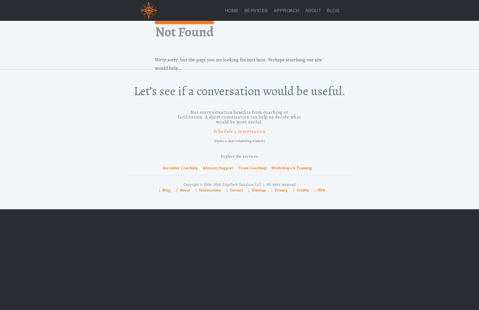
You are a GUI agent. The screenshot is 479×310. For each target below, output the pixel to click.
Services (256, 10)
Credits (303, 190)
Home (232, 10)
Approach (287, 10)
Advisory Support (218, 168)
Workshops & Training (291, 168)
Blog (333, 10)
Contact (236, 190)
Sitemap (259, 190)
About (313, 10)
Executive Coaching (180, 168)
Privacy (281, 190)
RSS (321, 190)
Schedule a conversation (239, 131)
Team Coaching (252, 168)
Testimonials (210, 190)
